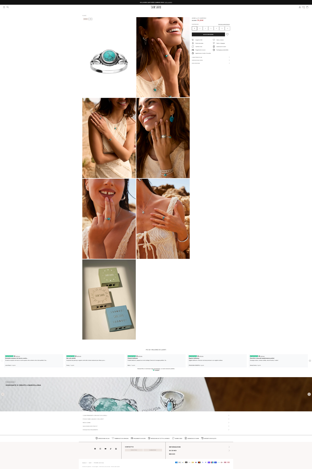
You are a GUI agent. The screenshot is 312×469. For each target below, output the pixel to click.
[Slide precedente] (3, 394)
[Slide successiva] (309, 394)
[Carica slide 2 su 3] (157, 410)
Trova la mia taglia (224, 24)
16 (216, 28)
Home (84, 15)
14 (210, 28)
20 (227, 28)
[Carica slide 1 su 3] (155, 410)
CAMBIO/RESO (152, 450)
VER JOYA (166, 2)
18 (221, 28)
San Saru (101, 462)
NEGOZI (172, 454)
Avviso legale (95, 466)
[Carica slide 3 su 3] (158, 410)
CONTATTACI (134, 450)
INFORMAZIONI (175, 447)
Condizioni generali (86, 466)
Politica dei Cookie (115, 466)
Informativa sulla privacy (104, 466)
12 (205, 28)
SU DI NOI (172, 450)
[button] (8, 7)
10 (199, 28)
